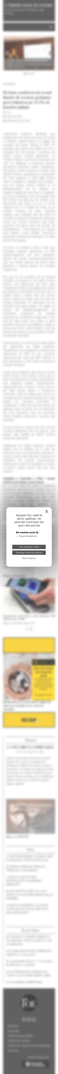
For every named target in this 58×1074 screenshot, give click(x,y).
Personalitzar (29, 558)
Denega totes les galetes (29, 552)
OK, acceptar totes (29, 547)
